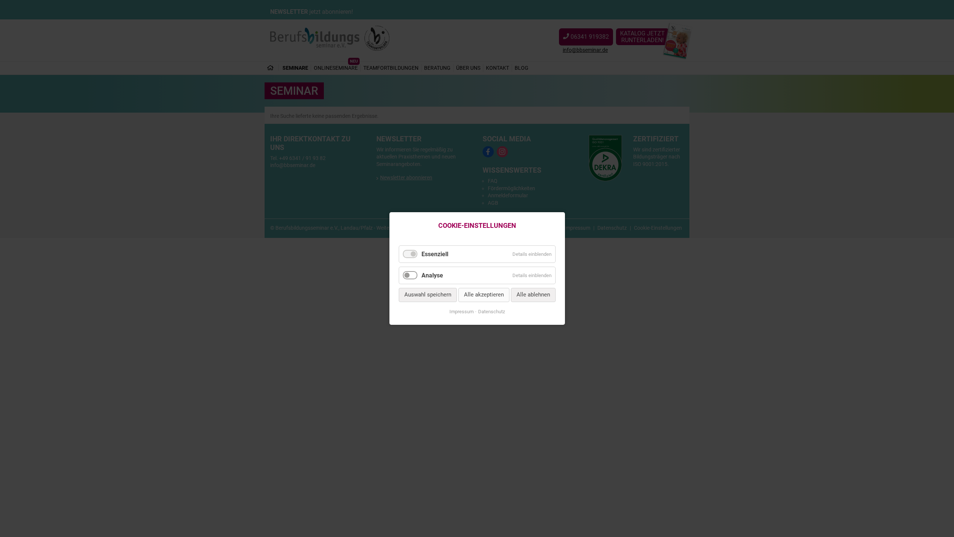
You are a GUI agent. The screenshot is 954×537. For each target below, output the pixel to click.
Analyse (432, 275)
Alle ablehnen (533, 295)
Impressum (461, 311)
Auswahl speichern (427, 295)
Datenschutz (491, 311)
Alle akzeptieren (484, 295)
